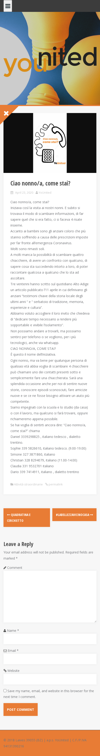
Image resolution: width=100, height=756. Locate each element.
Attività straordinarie (28, 484)
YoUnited (45, 192)
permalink (55, 484)
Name (13, 630)
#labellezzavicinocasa (73, 514)
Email (13, 650)
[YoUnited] (50, 61)
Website (13, 670)
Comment (14, 567)
